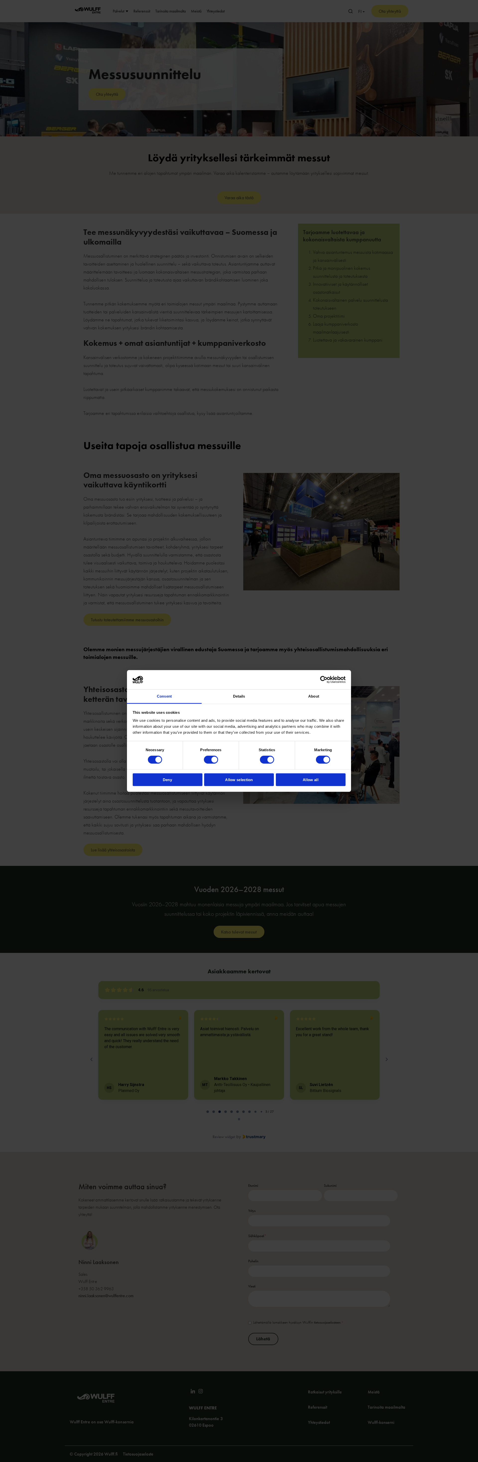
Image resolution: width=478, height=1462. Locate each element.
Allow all (310, 779)
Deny (167, 779)
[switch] (211, 760)
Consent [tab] (164, 696)
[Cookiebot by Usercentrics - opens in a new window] (324, 679)
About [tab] (313, 696)
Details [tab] (239, 696)
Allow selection (239, 779)
